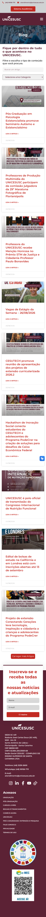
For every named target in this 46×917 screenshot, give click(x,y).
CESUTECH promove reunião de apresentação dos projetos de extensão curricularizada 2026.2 (23, 367)
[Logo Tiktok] (35, 783)
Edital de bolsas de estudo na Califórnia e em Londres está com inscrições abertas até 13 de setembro (22, 563)
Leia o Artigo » (12, 134)
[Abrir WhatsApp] (39, 910)
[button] (41, 19)
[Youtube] (29, 783)
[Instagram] (11, 783)
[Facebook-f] (23, 783)
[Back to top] (37, 899)
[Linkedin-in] (17, 783)
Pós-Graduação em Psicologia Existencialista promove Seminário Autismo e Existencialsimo (22, 120)
